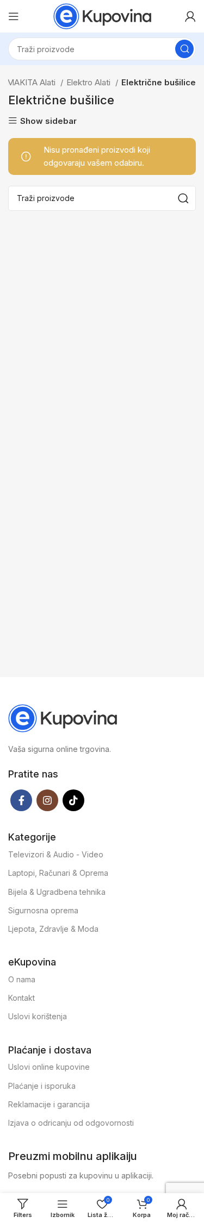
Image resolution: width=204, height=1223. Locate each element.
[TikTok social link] (73, 800)
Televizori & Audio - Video (55, 854)
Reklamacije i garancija (49, 1104)
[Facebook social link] (21, 800)
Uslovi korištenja (37, 1016)
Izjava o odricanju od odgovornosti (71, 1122)
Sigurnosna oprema (43, 910)
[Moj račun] (190, 16)
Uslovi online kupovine (49, 1066)
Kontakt (21, 997)
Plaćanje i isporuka (42, 1085)
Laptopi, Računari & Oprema (58, 872)
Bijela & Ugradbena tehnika (57, 891)
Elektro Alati (89, 82)
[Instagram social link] (47, 800)
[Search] (184, 49)
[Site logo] (102, 15)
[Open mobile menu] (13, 16)
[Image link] (62, 717)
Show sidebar (48, 121)
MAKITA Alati (32, 82)
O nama (21, 979)
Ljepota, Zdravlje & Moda (53, 928)
